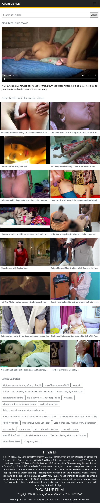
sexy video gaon (70, 429)
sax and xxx (24, 429)
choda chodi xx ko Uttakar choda (19, 404)
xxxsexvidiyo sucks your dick (36, 422)
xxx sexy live (9, 429)
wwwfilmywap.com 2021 (57, 385)
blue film (49, 457)
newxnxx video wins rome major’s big (78, 416)
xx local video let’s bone (35, 435)
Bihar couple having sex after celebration (23, 410)
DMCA (13, 499)
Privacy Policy (41, 499)
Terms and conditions (60, 499)
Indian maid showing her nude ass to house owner (28, 391)
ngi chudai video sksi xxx (46, 429)
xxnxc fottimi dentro (13, 397)
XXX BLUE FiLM (11, 3)
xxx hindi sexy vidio (49, 404)
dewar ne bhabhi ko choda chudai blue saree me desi (29, 416)
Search (94, 14)
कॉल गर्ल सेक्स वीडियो (11, 441)
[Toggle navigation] (94, 3)
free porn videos (81, 499)
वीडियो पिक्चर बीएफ (10, 422)
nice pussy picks (32, 441)
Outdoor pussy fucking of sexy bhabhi (22, 385)
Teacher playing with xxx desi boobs (68, 435)
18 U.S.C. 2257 (25, 499)
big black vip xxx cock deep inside (43, 397)
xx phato (77, 385)
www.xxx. (68, 397)
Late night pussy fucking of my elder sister (75, 422)
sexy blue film (64, 463)
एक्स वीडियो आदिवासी (11, 435)
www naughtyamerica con (70, 391)
